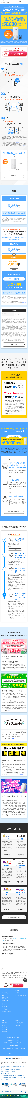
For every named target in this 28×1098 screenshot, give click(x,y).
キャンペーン (17, 990)
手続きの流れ (4, 998)
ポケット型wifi (4, 1029)
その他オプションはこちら (14, 917)
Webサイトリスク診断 (15, 1069)
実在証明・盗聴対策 (5, 1073)
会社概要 (23, 1048)
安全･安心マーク (14, 1045)
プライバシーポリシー (9, 1042)
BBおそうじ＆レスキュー (6, 1011)
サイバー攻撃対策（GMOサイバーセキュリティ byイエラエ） (13, 1075)
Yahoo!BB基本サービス (6, 1009)
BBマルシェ (4, 1008)
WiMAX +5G (4, 1031)
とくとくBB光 (4, 1022)
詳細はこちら (14, 175)
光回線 (3, 1020)
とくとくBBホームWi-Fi (19, 1022)
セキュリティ (19, 1042)
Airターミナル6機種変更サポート (20, 996)
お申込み (14, 549)
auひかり (4, 1025)
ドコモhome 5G (18, 1023)
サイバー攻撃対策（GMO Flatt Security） (9, 1077)
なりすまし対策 (22, 1077)
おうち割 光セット (5, 997)
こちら (17, 142)
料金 (3, 995)
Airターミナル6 (5, 1000)
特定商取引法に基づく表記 (13, 1037)
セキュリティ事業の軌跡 (6, 1079)
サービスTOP (4, 992)
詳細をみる (24, 302)
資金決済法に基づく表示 (13, 1040)
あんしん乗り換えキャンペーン (20, 993)
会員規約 (17, 1048)
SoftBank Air (17, 1025)
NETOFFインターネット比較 (8, 975)
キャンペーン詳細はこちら (14, 511)
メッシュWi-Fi (17, 992)
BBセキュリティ (5, 1004)
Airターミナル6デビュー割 (20, 997)
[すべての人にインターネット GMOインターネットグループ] (12, 1092)
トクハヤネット (5, 972)
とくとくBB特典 (5, 993)
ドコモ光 (3, 1023)
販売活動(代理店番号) (8, 1048)
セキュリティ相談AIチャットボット (8, 1071)
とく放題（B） (4, 1006)
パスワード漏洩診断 (5, 1069)
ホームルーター (17, 1020)
